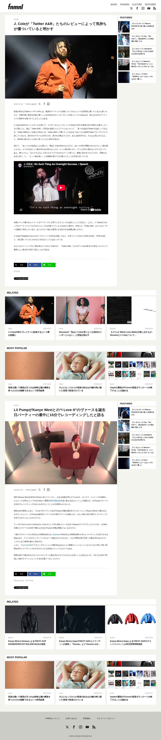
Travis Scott (25, 545)
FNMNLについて (53, 718)
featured (113, 328)
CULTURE (137, 4)
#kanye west (19, 580)
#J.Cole (17, 271)
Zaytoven (56, 534)
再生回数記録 (55, 501)
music (16, 19)
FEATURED (150, 4)
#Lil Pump (29, 580)
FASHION (124, 4)
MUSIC (114, 4)
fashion (10, 637)
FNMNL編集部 (31, 104)
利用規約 (87, 718)
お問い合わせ (71, 718)
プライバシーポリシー (106, 718)
